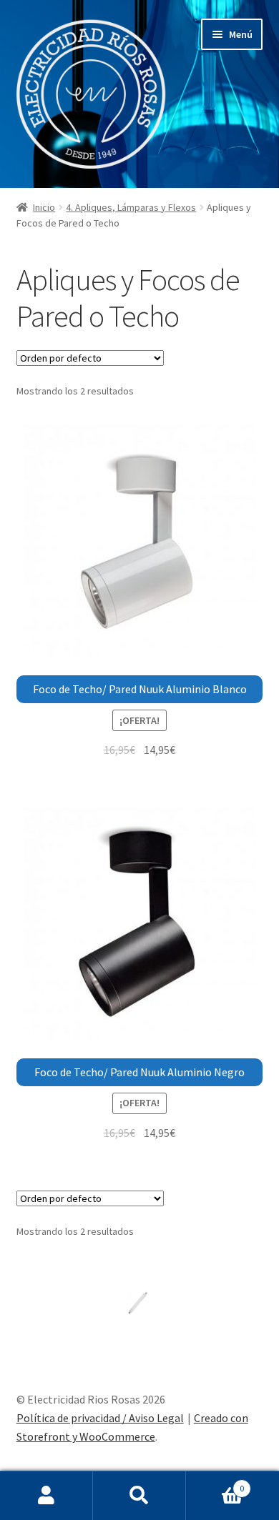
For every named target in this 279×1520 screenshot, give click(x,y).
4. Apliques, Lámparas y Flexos (131, 207)
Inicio (44, 207)
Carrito (215, 1483)
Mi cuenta (46, 1495)
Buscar (139, 1495)
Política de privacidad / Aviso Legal (100, 1418)
